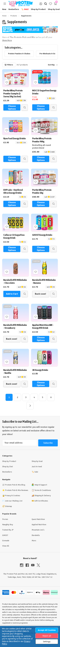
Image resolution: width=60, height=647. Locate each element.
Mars (34, 540)
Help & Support (40, 485)
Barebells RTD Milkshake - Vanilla (15, 371)
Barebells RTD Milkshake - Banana (44, 281)
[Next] (30, 405)
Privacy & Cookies (12, 495)
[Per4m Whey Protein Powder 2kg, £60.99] (44, 177)
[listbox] (44, 64)
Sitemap (8, 506)
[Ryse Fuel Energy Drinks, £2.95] (15, 126)
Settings (47, 641)
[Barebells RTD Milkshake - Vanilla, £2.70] (15, 357)
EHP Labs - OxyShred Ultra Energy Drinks (13, 191)
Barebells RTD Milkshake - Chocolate (15, 281)
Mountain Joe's (38, 530)
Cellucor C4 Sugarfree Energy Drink (14, 236)
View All (5, 546)
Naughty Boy (7, 524)
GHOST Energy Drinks (42, 235)
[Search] (45, 4)
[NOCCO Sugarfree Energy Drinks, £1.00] (44, 78)
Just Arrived (37, 466)
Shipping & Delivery (42, 495)
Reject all (47, 635)
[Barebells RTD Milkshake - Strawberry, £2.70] (15, 312)
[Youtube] (34, 565)
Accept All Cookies (47, 630)
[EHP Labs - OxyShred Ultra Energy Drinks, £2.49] (15, 177)
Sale (25, 9)
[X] (38, 565)
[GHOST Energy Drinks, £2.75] (44, 222)
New (4, 9)
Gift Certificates (41, 501)
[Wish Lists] (50, 4)
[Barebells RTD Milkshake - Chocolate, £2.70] (15, 267)
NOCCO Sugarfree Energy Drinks (44, 92)
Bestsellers (14, 9)
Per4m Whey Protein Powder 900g (41, 140)
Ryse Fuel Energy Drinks (14, 138)
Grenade (5, 540)
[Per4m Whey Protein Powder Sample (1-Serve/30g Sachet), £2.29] (15, 78)
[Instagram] (23, 565)
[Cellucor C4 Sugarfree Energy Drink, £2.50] (15, 222)
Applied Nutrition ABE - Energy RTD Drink (43, 326)
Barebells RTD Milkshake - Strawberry (15, 326)
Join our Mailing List (13, 501)
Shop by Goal (54, 9)
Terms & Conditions (42, 490)
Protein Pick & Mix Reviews (16, 490)
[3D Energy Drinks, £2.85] (44, 357)
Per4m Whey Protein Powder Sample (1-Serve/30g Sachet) (13, 93)
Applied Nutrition (39, 524)
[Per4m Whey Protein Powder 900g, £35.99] (44, 126)
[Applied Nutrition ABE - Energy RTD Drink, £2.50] (44, 312)
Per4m (5, 519)
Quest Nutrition (38, 519)
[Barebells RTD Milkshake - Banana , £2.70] (44, 267)
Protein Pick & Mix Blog (15, 485)
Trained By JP (8, 530)
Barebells (36, 535)
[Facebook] (28, 565)
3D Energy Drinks (40, 370)
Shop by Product (38, 9)
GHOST (5, 535)
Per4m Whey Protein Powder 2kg (41, 191)
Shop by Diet (7, 466)
